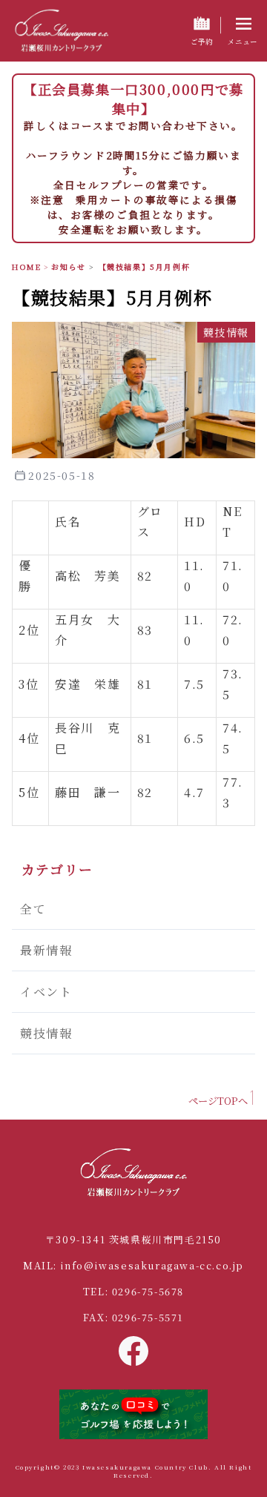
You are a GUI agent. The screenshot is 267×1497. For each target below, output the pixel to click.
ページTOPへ (218, 1101)
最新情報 (46, 950)
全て (33, 908)
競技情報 (46, 1033)
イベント (46, 991)
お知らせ (68, 266)
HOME (26, 266)
